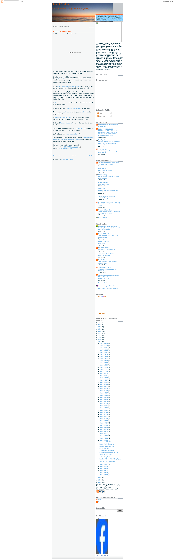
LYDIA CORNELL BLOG (105, 129)
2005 (100, 482)
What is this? (102, 313)
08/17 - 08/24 (104, 384)
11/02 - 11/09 (104, 361)
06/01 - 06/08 (104, 408)
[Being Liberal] (102, 553)
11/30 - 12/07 (104, 352)
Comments (102, 116)
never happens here (72, 134)
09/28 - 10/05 (104, 371)
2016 (100, 325)
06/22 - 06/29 (104, 401)
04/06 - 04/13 (104, 425)
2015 (100, 327)
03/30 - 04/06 (104, 427)
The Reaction (102, 149)
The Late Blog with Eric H (106, 286)
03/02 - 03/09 (104, 436)
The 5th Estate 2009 (104, 267)
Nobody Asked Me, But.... (63, 31)
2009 (100, 340)
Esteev (100, 502)
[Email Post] (79, 147)
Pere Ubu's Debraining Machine (108, 288)
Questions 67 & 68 (105, 442)
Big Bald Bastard (103, 260)
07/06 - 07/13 (104, 397)
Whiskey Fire (102, 168)
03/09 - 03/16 (104, 434)
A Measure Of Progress (106, 450)
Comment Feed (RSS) (68, 159)
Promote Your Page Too (102, 555)
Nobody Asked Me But (65, 148)
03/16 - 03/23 (104, 431)
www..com (102, 296)
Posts (100, 113)
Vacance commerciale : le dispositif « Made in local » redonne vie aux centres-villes (109, 143)
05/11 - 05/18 (104, 414)
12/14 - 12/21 (104, 348)
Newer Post (56, 156)
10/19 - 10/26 (104, 365)
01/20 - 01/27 (104, 470)
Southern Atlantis (103, 247)
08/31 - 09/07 (104, 380)
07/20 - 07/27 (104, 393)
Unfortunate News (103, 184)
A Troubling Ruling (105, 457)
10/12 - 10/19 (104, 367)
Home (74, 156)
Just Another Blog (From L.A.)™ (108, 226)
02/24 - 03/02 (104, 438)
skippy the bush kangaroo (106, 196)
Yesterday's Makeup (104, 283)
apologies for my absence (105, 198)
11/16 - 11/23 (104, 356)
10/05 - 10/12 (104, 369)
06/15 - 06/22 (104, 403)
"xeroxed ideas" (63, 79)
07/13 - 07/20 (104, 395)
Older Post (91, 156)
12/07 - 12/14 (104, 350)
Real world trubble (66, 123)
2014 (100, 329)
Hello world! (101, 243)
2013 (100, 331)
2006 (100, 480)
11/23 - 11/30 (104, 354)
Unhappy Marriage (103, 278)
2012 (100, 333)
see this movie (66, 112)
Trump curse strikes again (105, 164)
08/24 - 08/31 (104, 382)
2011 (100, 335)
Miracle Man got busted (105, 170)
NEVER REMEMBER (104, 255)
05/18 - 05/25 (104, 412)
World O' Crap (102, 175)
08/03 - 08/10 (104, 388)
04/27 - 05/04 (104, 419)
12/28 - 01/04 (104, 343)
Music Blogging (104, 448)
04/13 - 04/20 (104, 423)
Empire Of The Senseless (106, 234)
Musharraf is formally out (63, 117)
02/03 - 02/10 (104, 466)
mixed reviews (84, 112)
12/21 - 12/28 (104, 345)
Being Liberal (99, 518)
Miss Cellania (102, 217)
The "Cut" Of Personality (107, 461)
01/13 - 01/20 (104, 473)
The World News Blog (105, 210)
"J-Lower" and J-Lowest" (74, 108)
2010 (100, 337)
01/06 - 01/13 (104, 475)
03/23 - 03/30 (104, 429)
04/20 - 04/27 (104, 421)
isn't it (80, 128)
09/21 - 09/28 (104, 373)
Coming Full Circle (104, 241)
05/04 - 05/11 (104, 416)
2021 (100, 322)
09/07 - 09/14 (104, 378)
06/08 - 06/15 (104, 406)
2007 (100, 478)
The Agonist (102, 140)
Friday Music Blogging (106, 444)
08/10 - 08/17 (104, 386)
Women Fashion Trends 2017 (106, 249)
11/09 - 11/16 (104, 358)
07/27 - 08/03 (104, 391)
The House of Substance (106, 254)
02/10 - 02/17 (104, 464)
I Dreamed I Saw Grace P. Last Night (109, 202)
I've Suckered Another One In (108, 452)
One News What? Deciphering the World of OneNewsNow (108, 276)
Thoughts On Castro (105, 455)
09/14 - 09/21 (104, 376)
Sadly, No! (101, 188)
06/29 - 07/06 (104, 399)
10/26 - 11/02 (104, 363)
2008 (100, 342)
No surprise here (60, 103)
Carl (99, 499)
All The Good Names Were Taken (108, 162)
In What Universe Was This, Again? (110, 459)
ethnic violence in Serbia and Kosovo (69, 86)
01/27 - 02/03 (104, 468)
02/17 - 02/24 (104, 440)
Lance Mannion (103, 182)
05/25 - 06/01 (104, 410)
